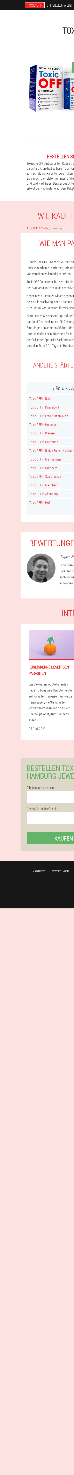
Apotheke (39, 871)
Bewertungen (60, 871)
